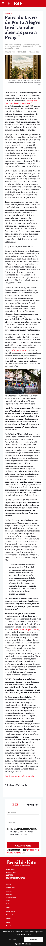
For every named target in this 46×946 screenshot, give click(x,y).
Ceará (7, 907)
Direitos (9, 891)
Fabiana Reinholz (34, 52)
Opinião (8, 900)
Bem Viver (9, 894)
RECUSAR (12, 939)
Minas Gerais (9, 915)
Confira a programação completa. (19, 775)
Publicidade (11, 872)
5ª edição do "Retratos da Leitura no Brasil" (21, 102)
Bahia (7, 904)
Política (9, 884)
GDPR (28, 934)
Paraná (8, 922)
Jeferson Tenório (18, 350)
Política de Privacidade (15, 878)
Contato (9, 875)
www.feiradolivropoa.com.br (25, 629)
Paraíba (8, 918)
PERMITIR (33, 939)
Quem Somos (10, 869)
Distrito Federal (10, 911)
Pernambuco (9, 926)
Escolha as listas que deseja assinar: (22, 829)
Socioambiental (11, 897)
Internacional (11, 888)
